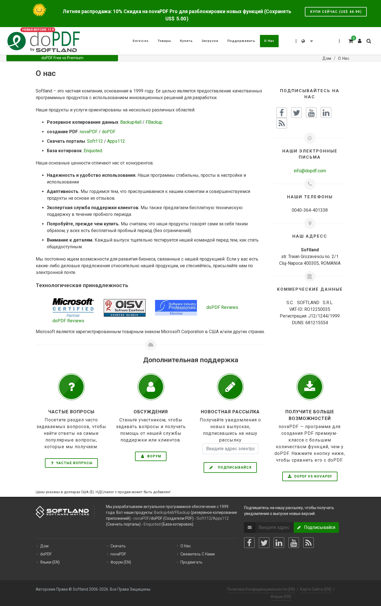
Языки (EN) (50, 562)
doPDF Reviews (222, 307)
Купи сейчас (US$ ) (335, 12)
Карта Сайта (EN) (315, 589)
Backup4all (130, 122)
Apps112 (116, 141)
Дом (44, 546)
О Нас (185, 546)
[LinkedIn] (279, 542)
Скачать (118, 546)
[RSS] (308, 542)
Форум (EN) (120, 562)
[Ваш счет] (360, 39)
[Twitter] (264, 542)
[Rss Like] (281, 123)
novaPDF (89, 131)
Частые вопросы (74, 463)
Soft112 (95, 141)
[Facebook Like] (281, 112)
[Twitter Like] (296, 112)
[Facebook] (249, 542)
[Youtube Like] (311, 112)
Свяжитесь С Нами (197, 554)
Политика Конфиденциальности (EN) (261, 589)
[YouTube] (293, 542)
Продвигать (191, 562)
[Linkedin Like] (326, 112)
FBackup (154, 122)
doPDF (108, 131)
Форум (153, 456)
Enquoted (93, 150)
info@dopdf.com (310, 170)
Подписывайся (233, 467)
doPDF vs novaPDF (312, 476)
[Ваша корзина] (350, 40)
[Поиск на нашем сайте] (368, 40)
